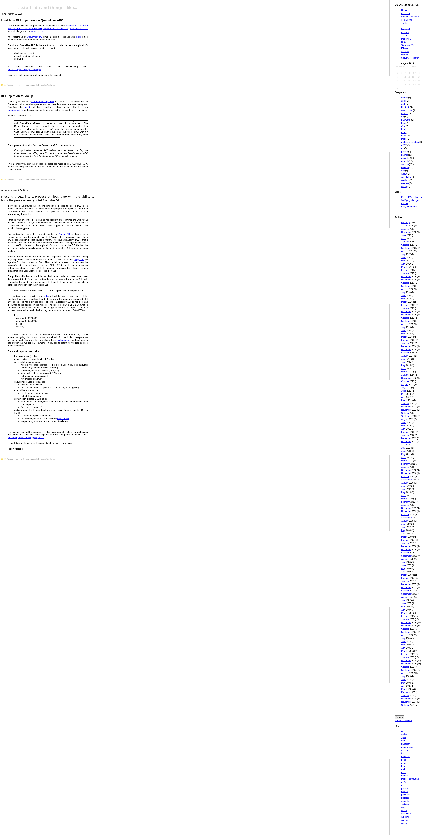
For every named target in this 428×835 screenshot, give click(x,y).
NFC (403, 42)
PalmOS (405, 32)
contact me (406, 20)
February (405, 222)
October (405, 245)
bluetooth (405, 107)
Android (405, 51)
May (403, 260)
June (403, 235)
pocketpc (405, 158)
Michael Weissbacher (411, 197)
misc (403, 135)
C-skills (404, 203)
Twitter (404, 23)
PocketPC (406, 39)
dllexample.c (63, 418)
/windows (11, 85)
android (404, 97)
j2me (403, 126)
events (404, 113)
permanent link (32, 85)
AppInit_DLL (64, 234)
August (404, 225)
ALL (403, 731)
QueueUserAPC (34, 37)
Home (404, 10)
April (403, 238)
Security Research (410, 58)
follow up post (37, 31)
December (406, 276)
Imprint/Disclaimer (410, 16)
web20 (404, 174)
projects (405, 161)
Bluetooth (405, 29)
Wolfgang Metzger (410, 200)
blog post (79, 259)
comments (20, 85)
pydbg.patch (63, 340)
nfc (402, 148)
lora (403, 129)
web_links (406, 177)
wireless (405, 183)
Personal (405, 13)
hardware (405, 120)
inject (27, 107)
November (406, 232)
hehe (403, 123)
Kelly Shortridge (409, 206)
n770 (403, 145)
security (405, 164)
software (405, 167)
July (403, 254)
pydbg (78, 37)
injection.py (13, 437)
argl (403, 104)
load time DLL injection (42, 101)
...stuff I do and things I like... (47, 7)
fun (402, 116)
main (403, 132)
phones (404, 155)
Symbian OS (407, 45)
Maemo (404, 54)
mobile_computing (410, 142)
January (405, 229)
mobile (404, 139)
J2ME (404, 35)
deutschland (407, 110)
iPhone (404, 48)
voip (403, 170)
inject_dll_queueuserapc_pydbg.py (24, 69)
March (404, 267)
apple (403, 101)
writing (404, 186)
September (406, 248)
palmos (404, 151)
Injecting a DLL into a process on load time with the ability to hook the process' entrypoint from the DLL (48, 27)
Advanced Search (403, 720)
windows (405, 180)
